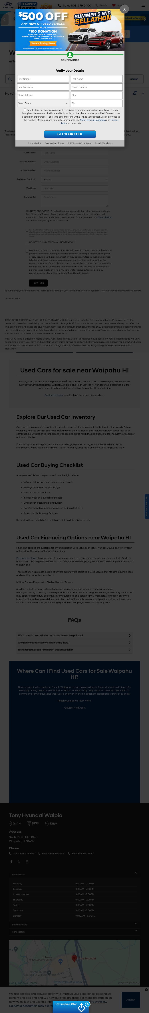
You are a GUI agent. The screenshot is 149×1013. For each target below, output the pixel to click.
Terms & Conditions (54, 143)
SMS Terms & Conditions (93, 119)
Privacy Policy (34, 143)
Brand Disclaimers (103, 143)
